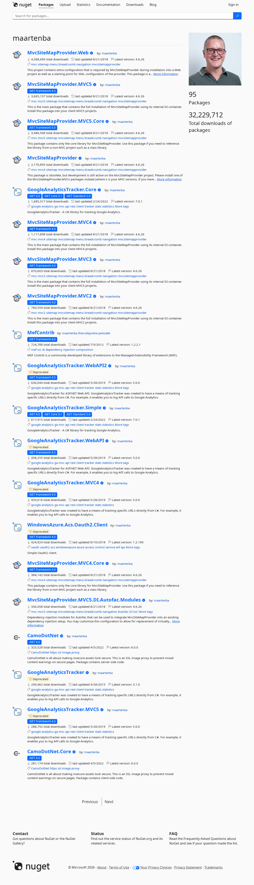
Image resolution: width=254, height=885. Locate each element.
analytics (48, 206)
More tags (122, 206)
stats (98, 206)
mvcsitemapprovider (106, 64)
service (110, 547)
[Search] (237, 15)
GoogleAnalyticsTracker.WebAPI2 (67, 365)
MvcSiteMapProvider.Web (58, 52)
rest (72, 206)
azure (80, 547)
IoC (135, 612)
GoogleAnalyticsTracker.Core (61, 189)
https (53, 652)
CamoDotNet (43, 635)
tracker (89, 206)
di (43, 349)
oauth (35, 547)
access (89, 547)
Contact (20, 833)
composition (84, 349)
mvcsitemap (66, 101)
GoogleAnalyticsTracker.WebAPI (65, 440)
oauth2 (45, 547)
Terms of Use (119, 867)
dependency (54, 349)
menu (54, 64)
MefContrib (40, 332)
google (36, 206)
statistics (108, 206)
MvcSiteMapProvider (52, 157)
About (101, 867)
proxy (75, 652)
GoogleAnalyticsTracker (55, 672)
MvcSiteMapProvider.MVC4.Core (65, 563)
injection (69, 349)
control (100, 547)
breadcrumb (66, 64)
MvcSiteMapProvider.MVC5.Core (65, 121)
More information (165, 74)
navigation (83, 64)
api (67, 206)
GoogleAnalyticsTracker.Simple (64, 407)
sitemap (43, 64)
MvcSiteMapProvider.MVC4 (59, 222)
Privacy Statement (188, 867)
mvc (34, 64)
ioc (39, 349)
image (66, 652)
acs (53, 547)
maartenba (109, 53)
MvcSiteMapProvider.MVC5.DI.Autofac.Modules (84, 599)
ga (56, 206)
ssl (59, 652)
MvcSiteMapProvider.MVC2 (59, 296)
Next (109, 801)
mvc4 (41, 170)
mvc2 (41, 313)
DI (131, 612)
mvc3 (41, 276)
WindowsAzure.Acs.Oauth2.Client (67, 524)
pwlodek (104, 333)
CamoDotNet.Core (49, 751)
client (80, 206)
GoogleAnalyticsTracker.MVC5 (63, 709)
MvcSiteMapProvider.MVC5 (59, 84)
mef (34, 349)
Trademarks (213, 867)
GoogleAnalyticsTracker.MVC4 (63, 482)
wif (118, 547)
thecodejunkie (88, 333)
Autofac (123, 612)
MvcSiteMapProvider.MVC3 (59, 259)
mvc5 (41, 101)
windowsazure (66, 547)
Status (97, 833)
